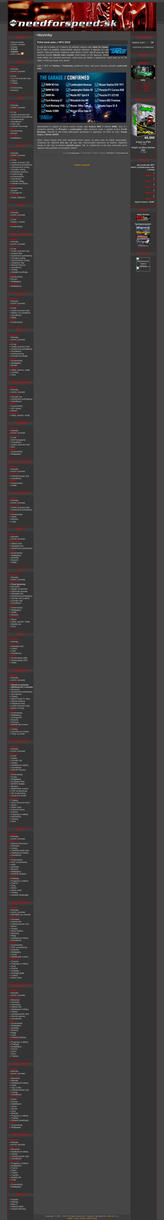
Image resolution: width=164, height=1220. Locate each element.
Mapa (13, 317)
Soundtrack (16, 121)
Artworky (15, 557)
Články (14, 758)
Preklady (15, 878)
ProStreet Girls (18, 781)
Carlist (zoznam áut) (20, 114)
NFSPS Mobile (18, 784)
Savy (13, 374)
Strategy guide (17, 973)
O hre (13, 76)
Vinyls (14, 1106)
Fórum (14, 49)
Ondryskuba (74, 153)
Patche (14, 812)
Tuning (14, 1092)
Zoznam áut (16, 397)
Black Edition (17, 931)
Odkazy (14, 1202)
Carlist (14, 648)
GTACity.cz (143, 246)
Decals (14, 1108)
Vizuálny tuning (18, 169)
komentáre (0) (122, 153)
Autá (13, 864)
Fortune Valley (17, 181)
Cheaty (14, 696)
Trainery (14, 372)
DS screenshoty (18, 793)
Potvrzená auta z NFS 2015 (53, 42)
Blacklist (15, 933)
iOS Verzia (16, 408)
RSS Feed (16, 54)
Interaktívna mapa (19, 126)
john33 (143, 63)
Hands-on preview (19, 589)
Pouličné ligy (17, 174)
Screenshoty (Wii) (19, 658)
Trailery (14, 83)
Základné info (17, 546)
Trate (13, 651)
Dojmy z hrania (18, 222)
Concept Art (16, 193)
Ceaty (13, 1085)
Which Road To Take (20, 699)
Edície (14, 81)
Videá (13, 485)
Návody (14, 1080)
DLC (13, 447)
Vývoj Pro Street (18, 795)
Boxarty (14, 90)
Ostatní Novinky (18, 1209)
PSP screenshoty (19, 791)
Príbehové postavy (19, 172)
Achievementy (17, 119)
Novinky (14, 69)
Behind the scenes (19, 724)
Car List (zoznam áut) (21, 78)
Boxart (14, 133)
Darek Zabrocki (18, 197)
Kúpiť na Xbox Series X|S (143, 148)
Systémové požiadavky (21, 117)
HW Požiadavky (18, 440)
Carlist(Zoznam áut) (20, 476)
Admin (83, 1218)
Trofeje (14, 269)
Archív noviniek (18, 44)
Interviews (15, 1004)
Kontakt (14, 1199)
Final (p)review (18, 584)
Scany (14, 777)
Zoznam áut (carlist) (20, 598)
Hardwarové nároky (19, 765)
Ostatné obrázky (18, 874)
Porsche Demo (18, 810)
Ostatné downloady (19, 895)
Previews (15, 846)
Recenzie (15, 587)
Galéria (14, 51)
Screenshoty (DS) (19, 660)
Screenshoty (17, 88)
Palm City (15, 124)
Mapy (13, 935)
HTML (70, 1218)
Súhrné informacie (19, 843)
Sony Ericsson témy (20, 802)
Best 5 (14, 1204)
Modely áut (16, 624)
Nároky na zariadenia (20, 313)
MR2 (143, 80)
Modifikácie (16, 138)
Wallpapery (16, 281)
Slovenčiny (16, 816)
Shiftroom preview (19, 591)
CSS (76, 1218)
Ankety (14, 47)
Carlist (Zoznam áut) (20, 444)
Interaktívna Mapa (19, 183)
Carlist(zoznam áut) (20, 850)
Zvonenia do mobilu (20, 731)
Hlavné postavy (18, 701)
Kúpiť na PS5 (143, 142)
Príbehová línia (18, 703)
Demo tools (16, 807)
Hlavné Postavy (18, 265)
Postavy (15, 722)
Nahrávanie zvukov (19, 788)
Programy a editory (19, 814)
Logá (13, 521)
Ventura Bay (16, 253)
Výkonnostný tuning (20, 167)
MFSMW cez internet (20, 915)
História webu (17, 1206)
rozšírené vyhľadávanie (143, 47)
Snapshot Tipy (17, 263)
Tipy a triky (16, 1087)
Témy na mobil (18, 734)
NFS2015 (110, 153)
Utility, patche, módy (20, 370)
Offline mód (16, 543)
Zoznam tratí (17, 601)
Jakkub (110, 1216)
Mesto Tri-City (17, 708)
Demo (13, 619)
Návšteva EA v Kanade (22, 687)
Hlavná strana (17, 42)
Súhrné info (16, 921)
